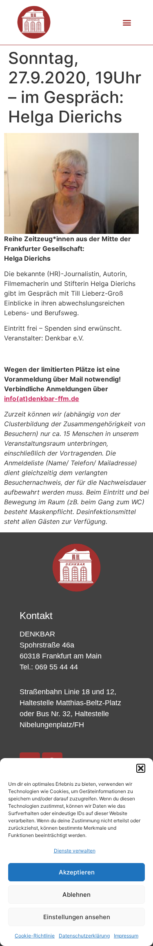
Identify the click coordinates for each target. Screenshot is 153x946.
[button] (141, 768)
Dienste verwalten (74, 851)
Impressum (126, 936)
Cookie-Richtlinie (35, 936)
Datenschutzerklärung (84, 936)
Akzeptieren (77, 872)
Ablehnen (76, 894)
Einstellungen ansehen (76, 917)
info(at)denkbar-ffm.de (41, 399)
